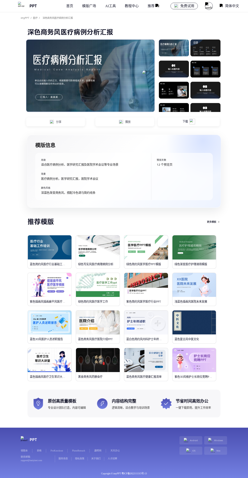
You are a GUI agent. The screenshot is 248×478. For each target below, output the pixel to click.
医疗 (35, 18)
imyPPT (25, 18)
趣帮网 (97, 450)
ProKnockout (57, 450)
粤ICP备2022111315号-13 (134, 473)
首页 (69, 6)
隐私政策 (79, 458)
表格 (39, 450)
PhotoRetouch (78, 450)
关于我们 (96, 458)
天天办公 (115, 450)
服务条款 (63, 458)
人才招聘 (112, 458)
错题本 (24, 450)
